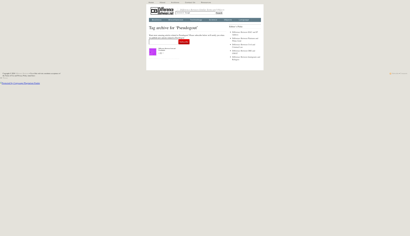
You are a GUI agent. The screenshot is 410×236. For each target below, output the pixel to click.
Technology (196, 20)
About (162, 2)
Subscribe (395, 73)
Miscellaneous (175, 20)
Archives (175, 2)
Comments (403, 73)
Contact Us (190, 2)
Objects (228, 20)
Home (151, 2)
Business (157, 20)
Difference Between (22, 73)
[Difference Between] (162, 14)
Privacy (5, 78)
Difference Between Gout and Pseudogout (167, 49)
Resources (206, 2)
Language (244, 20)
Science (213, 20)
